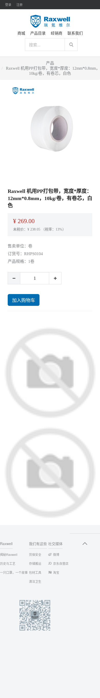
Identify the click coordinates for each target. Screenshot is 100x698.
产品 (50, 63)
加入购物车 (23, 300)
